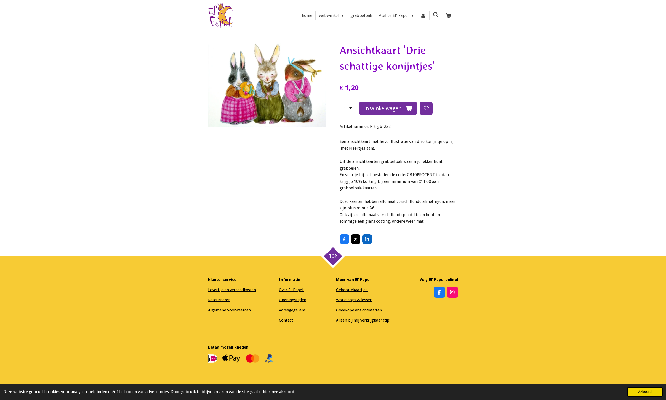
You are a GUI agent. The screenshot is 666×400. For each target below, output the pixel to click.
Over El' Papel (291, 289)
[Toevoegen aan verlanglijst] (426, 108)
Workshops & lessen (354, 300)
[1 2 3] (348, 108)
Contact (286, 320)
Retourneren (219, 300)
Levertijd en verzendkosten (232, 289)
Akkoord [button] (645, 392)
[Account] (423, 15)
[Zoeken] (436, 14)
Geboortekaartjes (352, 289)
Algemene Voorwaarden (229, 310)
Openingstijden (292, 300)
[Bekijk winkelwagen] (448, 15)
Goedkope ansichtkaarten (359, 310)
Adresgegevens (292, 310)
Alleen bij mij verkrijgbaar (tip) (363, 320)
